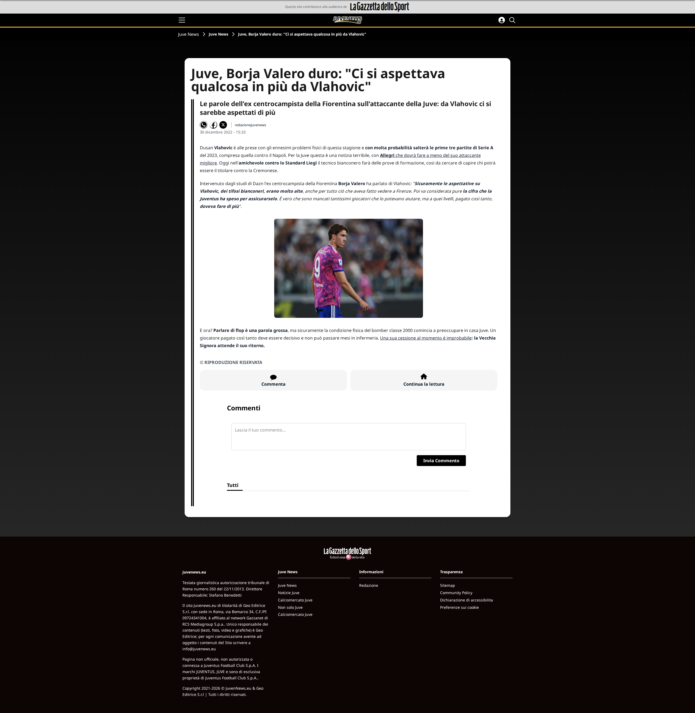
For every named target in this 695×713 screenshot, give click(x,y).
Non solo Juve (290, 607)
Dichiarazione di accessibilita (466, 600)
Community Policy (456, 592)
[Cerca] (513, 20)
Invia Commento (441, 461)
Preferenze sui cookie (459, 607)
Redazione (368, 585)
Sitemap (447, 585)
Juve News (188, 34)
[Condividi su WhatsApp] (203, 125)
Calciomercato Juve (295, 600)
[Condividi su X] (223, 125)
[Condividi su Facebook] (213, 125)
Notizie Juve (288, 592)
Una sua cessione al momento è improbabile (426, 338)
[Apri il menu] (182, 20)
